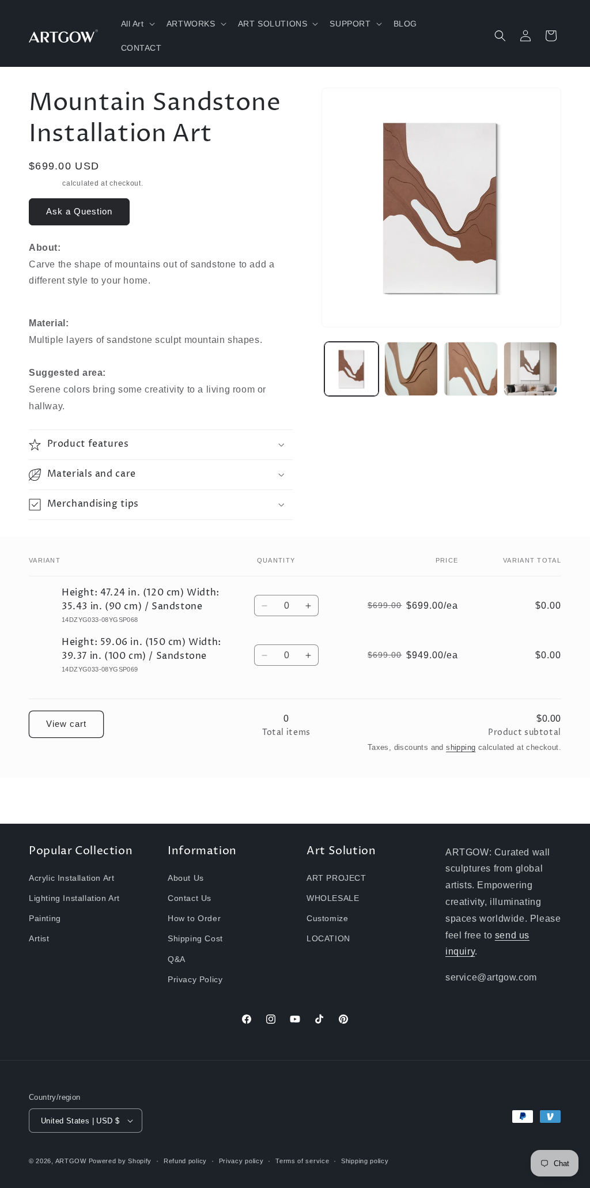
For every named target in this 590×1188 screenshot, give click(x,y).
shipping (460, 747)
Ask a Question (79, 211)
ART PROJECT (336, 877)
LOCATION (328, 938)
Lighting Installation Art (74, 898)
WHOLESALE (333, 898)
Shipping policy (365, 1160)
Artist (39, 938)
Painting (45, 918)
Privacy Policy (195, 979)
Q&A (177, 959)
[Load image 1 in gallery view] (351, 368)
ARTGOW (72, 1160)
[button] (137, 24)
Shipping (44, 183)
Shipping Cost (195, 938)
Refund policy (185, 1160)
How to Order (194, 918)
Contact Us (189, 898)
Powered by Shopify (120, 1160)
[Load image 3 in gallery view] (470, 368)
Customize (327, 918)
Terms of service (302, 1160)
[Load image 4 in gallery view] (530, 368)
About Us (186, 877)
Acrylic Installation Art (71, 877)
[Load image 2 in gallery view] (411, 368)
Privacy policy (241, 1160)
